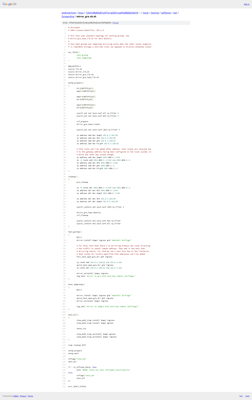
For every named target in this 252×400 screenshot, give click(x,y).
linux (81, 12)
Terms (30, 396)
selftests (166, 12)
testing (155, 12)
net (175, 12)
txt (241, 396)
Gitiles (15, 396)
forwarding (68, 16)
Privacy (23, 396)
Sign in (246, 4)
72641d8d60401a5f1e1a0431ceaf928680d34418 (112, 12)
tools (146, 12)
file (115, 23)
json (247, 396)
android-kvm (69, 12)
